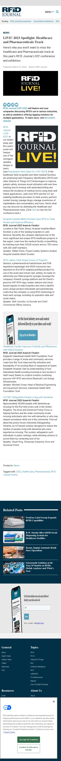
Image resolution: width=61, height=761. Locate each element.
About (32, 696)
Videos (4, 663)
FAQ (3, 670)
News (6, 32)
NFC (32, 670)
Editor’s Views (7, 660)
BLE (31, 663)
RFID (32, 652)
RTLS (32, 656)
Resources (5, 667)
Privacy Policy (9, 732)
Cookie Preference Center (28, 748)
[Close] (54, 701)
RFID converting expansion (20, 21)
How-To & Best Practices (39, 684)
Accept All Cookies (28, 740)
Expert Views (6, 656)
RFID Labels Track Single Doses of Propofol (25, 260)
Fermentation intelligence (43, 21)
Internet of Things (37, 660)
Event (4, 696)
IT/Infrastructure (36, 677)
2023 (18, 471)
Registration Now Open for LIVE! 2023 (27, 171)
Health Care (28, 471)
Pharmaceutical (42, 471)
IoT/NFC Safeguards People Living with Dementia (28, 397)
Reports (33, 681)
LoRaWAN (34, 674)
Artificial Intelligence (37, 667)
